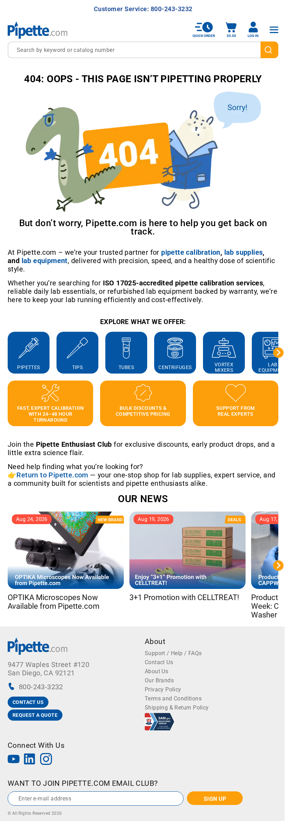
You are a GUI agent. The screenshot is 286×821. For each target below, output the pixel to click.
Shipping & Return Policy (177, 707)
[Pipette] (37, 30)
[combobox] (143, 49)
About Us (156, 671)
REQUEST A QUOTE (35, 715)
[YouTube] (14, 760)
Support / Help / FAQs (173, 653)
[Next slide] (278, 352)
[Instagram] (46, 760)
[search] (269, 49)
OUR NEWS (143, 499)
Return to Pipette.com (52, 475)
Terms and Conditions (173, 698)
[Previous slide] (7, 352)
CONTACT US (28, 702)
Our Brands (159, 680)
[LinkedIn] (30, 760)
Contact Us (159, 662)
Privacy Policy (163, 689)
